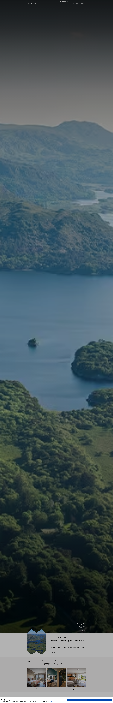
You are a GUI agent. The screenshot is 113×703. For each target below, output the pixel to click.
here (51, 701)
